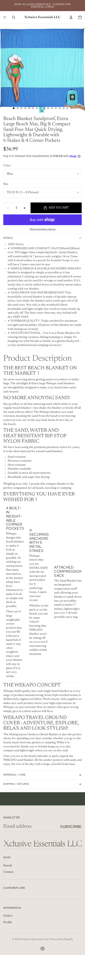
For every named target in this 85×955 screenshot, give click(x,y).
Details (8, 238)
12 (56, 108)
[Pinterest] (42, 948)
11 (52, 108)
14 (63, 108)
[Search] (13, 17)
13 (60, 108)
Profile (7, 922)
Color (7, 165)
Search (7, 865)
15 (67, 108)
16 (71, 108)
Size (5, 184)
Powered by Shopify (61, 939)
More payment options (42, 229)
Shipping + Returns (16, 784)
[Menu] (4, 17)
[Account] (71, 17)
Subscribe (71, 826)
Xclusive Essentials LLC (35, 939)
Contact (8, 872)
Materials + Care (14, 774)
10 (48, 108)
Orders (7, 916)
